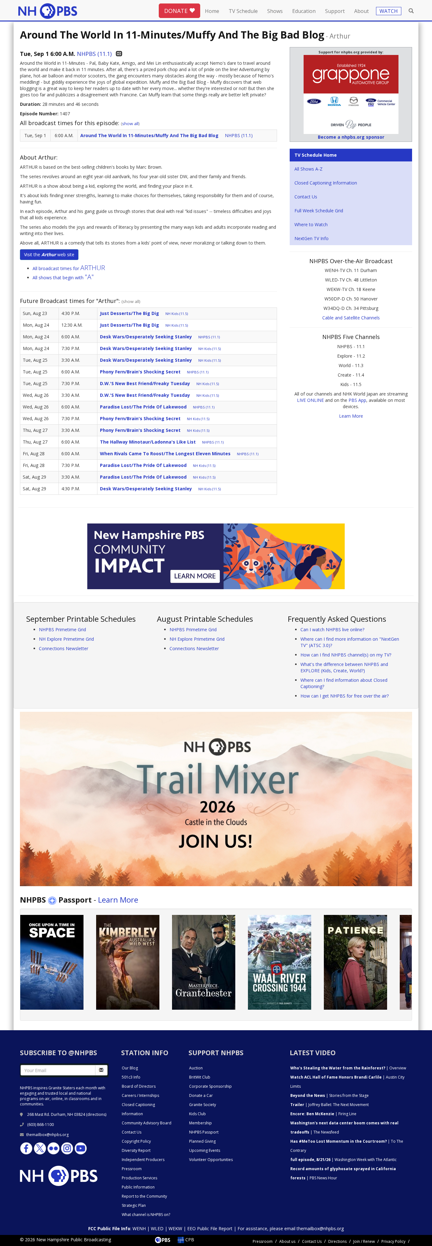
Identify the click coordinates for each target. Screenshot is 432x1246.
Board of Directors (139, 1086)
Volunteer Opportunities (211, 1159)
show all (130, 123)
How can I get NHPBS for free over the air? (344, 696)
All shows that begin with (63, 278)
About (361, 11)
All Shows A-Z (308, 169)
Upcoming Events (204, 1150)
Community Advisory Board (146, 1123)
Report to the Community (144, 1196)
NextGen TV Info (311, 238)
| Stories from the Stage (329, 1095)
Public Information (138, 1187)
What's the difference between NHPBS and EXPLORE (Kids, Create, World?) (344, 667)
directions (96, 1114)
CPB (189, 1240)
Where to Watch (311, 224)
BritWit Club (199, 1077)
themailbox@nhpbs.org (47, 1134)
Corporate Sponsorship (210, 1086)
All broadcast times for (69, 268)
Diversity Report (136, 1150)
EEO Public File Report (209, 1228)
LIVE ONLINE (310, 400)
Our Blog (130, 1068)
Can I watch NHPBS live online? (332, 629)
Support (335, 11)
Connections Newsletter (63, 648)
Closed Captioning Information (325, 183)
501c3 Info (131, 1077)
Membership (200, 1123)
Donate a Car (201, 1095)
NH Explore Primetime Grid (66, 639)
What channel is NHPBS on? (146, 1214)
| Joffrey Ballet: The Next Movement (329, 1104)
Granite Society (202, 1104)
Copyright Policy (136, 1141)
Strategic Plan (134, 1205)
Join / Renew (364, 1241)
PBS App (357, 400)
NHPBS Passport (204, 1132)
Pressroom (132, 1168)
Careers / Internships (140, 1095)
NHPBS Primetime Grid (62, 629)
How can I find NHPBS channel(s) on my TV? (345, 655)
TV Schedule (243, 11)
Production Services (139, 1178)
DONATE (176, 11)
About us (287, 1241)
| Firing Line (323, 1113)
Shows (275, 11)
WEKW (175, 1228)
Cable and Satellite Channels (351, 318)
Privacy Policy (393, 1241)
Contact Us (305, 197)
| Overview (348, 1068)
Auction (196, 1068)
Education (304, 11)
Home (212, 11)
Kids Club (197, 1113)
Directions (337, 1241)
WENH (139, 1228)
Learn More (351, 416)
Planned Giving (202, 1141)
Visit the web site (49, 254)
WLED (157, 1228)
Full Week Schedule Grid (318, 211)
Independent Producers (143, 1159)
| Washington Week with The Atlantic (343, 1159)
